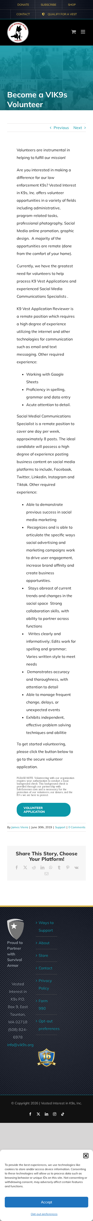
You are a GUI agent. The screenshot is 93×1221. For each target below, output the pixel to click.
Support (60, 827)
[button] (85, 1155)
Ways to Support (46, 926)
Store (43, 955)
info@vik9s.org (20, 1044)
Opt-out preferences (44, 1214)
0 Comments (76, 827)
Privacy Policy (45, 984)
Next (77, 127)
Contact (45, 968)
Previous (61, 127)
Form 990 (43, 1004)
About (44, 942)
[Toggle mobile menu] (83, 31)
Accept (46, 1202)
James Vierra (19, 827)
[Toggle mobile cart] (73, 31)
